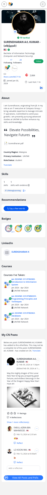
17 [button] (11, 60)
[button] (4, 4)
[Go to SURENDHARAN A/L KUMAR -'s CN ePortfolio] (11, 361)
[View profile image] (23, 23)
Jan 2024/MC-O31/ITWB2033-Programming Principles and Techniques (24, 299)
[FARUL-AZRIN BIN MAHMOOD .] (9, 428)
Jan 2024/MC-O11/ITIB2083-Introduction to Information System (24, 282)
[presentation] (15, 32)
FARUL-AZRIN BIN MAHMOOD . (22, 429)
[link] (10, 4)
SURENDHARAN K (20, 251)
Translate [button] (8, 165)
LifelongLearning (14, 191)
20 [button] (21, 60)
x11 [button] (12, 232)
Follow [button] (38, 61)
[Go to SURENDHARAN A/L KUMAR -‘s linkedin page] (41, 88)
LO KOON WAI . (21, 449)
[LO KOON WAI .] (9, 451)
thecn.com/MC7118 (12, 77)
